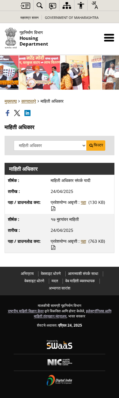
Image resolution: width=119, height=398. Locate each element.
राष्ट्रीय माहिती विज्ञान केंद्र (26, 310)
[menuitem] (40, 5)
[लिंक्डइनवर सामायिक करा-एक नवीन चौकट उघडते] (28, 113)
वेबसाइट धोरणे (51, 273)
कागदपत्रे (28, 101)
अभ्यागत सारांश (59, 288)
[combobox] (95, 5)
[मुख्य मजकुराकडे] (25, 6)
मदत (55, 280)
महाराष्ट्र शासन (29, 17)
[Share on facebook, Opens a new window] (8, 113)
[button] (109, 37)
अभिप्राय (27, 273)
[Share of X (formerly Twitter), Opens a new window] (17, 113)
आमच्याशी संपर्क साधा (83, 273)
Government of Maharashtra (72, 17)
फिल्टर (98, 145)
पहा (83, 202)
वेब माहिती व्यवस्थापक (80, 280)
